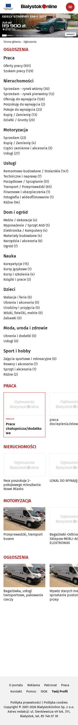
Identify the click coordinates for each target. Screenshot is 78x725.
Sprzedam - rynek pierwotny (25, 94)
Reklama (33, 685)
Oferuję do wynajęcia (19, 99)
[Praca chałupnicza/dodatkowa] (24, 404)
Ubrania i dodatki (17, 336)
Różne (8, 202)
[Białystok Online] (39, 6)
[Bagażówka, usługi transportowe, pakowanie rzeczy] (24, 575)
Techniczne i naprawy (20, 176)
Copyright (11, 707)
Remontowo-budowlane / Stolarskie (31, 171)
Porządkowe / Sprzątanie (23, 181)
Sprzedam (11, 138)
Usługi (8, 153)
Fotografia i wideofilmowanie (26, 197)
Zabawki (9, 318)
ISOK (44, 691)
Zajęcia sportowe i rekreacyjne (27, 359)
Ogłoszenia (30, 41)
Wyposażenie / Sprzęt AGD (24, 225)
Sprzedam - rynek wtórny (23, 89)
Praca (65, 685)
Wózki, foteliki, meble (20, 313)
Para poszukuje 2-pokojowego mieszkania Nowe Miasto (22, 485)
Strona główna (12, 41)
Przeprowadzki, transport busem (23, 536)
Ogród (8, 246)
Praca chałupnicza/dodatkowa (24, 428)
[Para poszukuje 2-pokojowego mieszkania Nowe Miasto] (24, 465)
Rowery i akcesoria (18, 364)
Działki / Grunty (15, 120)
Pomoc (31, 691)
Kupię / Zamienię (17, 115)
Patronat (50, 685)
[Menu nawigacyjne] (70, 7)
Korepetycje (12, 264)
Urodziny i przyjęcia (19, 308)
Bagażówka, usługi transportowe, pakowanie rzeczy (23, 595)
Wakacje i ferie (15, 297)
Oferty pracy (13, 66)
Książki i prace (14, 279)
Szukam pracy (14, 71)
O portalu (16, 685)
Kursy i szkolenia (16, 274)
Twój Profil (60, 691)
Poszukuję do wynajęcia (21, 104)
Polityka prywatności (25, 702)
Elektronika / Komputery (22, 230)
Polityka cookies (56, 702)
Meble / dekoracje (17, 220)
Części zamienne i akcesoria (25, 148)
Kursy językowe (15, 269)
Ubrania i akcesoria (18, 302)
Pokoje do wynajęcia (19, 110)
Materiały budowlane (20, 236)
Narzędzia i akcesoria (20, 241)
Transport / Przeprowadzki (24, 187)
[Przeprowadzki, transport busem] (24, 519)
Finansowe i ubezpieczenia (24, 192)
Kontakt (16, 691)
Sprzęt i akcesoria (17, 369)
